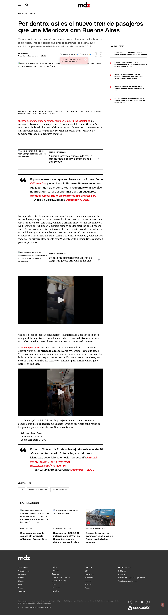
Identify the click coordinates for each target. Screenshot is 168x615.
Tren (21, 489)
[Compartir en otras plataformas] (101, 54)
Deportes (55, 574)
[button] (19, 5)
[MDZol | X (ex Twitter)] (148, 602)
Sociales (21, 591)
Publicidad (122, 571)
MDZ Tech (89, 584)
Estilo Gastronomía (59, 581)
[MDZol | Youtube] (142, 602)
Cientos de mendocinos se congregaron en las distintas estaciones (54, 121)
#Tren (51, 461)
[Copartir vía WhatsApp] (96, 54)
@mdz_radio (49, 195)
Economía (22, 574)
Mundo (21, 581)
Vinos (20, 588)
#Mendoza (63, 461)
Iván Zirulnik (23, 54)
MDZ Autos (56, 588)
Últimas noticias (24, 571)
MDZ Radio (89, 578)
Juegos (88, 581)
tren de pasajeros (59, 489)
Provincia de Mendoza (37, 489)
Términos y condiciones (127, 581)
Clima (87, 571)
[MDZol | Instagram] (136, 602)
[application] (60, 300)
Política (54, 567)
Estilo (20, 584)
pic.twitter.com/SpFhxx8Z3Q (77, 195)
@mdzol (35, 195)
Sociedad (22, 14)
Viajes (54, 584)
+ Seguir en (84, 54)
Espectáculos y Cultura (61, 577)
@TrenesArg (38, 183)
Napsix (87, 588)
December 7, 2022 (77, 200)
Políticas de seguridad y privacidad (131, 578)
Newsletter (56, 591)
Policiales (21, 578)
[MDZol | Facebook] (130, 602)
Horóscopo (89, 574)
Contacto (121, 574)
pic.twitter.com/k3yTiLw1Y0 (48, 465)
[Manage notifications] (162, 605)
